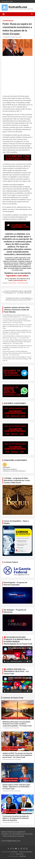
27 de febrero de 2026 (8, 759)
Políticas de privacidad (25, 852)
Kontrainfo (15, 852)
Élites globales (24, 717)
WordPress (23, 856)
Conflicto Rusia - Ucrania (14, 283)
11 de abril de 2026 (8, 728)
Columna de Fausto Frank (10, 717)
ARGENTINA (6, 810)
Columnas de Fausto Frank (12, 698)
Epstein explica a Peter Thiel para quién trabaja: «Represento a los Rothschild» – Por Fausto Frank (17, 787)
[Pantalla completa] (30, 661)
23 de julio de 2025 (7, 822)
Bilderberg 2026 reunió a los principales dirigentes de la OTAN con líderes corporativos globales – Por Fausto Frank (17, 724)
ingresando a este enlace (17, 276)
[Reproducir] (5, 661)
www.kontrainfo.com (20, 280)
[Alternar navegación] (3, 14)
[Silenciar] (27, 661)
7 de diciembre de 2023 (9, 37)
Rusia (26, 283)
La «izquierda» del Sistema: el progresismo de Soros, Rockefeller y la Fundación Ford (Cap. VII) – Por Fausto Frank (17, 347)
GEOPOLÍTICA (22, 747)
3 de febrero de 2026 (8, 791)
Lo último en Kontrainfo (10, 749)
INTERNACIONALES (8, 20)
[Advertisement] (17, 76)
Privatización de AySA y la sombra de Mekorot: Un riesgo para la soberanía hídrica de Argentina (16, 818)
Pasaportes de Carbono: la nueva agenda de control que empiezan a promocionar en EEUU (18, 299)
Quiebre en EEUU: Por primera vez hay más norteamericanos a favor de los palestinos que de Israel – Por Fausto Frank (17, 755)
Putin (23, 283)
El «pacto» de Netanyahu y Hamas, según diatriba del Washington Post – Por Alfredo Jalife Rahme (18, 292)
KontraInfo (19, 37)
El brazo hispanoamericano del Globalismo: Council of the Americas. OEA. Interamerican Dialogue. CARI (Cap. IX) (17, 358)
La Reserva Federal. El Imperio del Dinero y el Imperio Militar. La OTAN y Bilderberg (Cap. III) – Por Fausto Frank (17, 326)
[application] (17, 654)
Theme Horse (19, 854)
